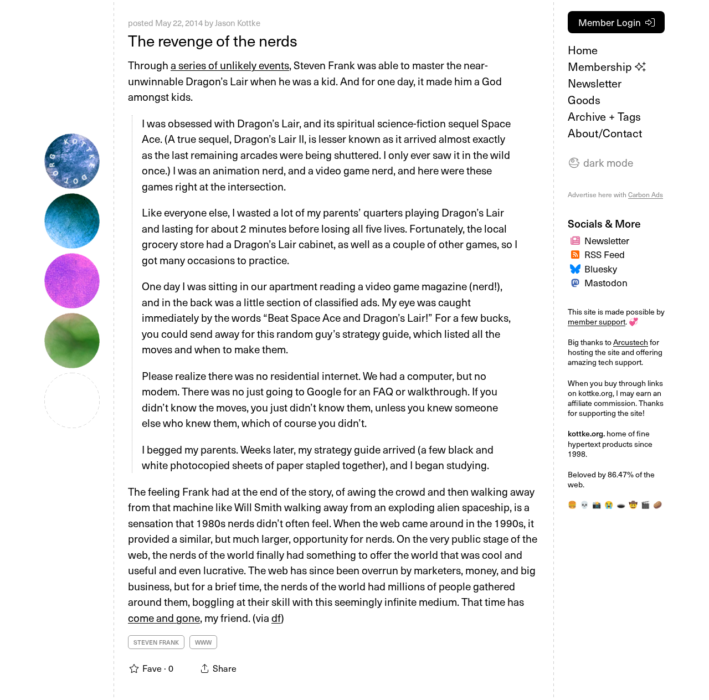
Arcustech (630, 342)
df (276, 617)
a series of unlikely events (230, 65)
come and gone (164, 617)
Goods (584, 99)
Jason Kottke (237, 23)
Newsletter (594, 83)
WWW (203, 642)
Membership (601, 66)
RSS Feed (604, 254)
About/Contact (605, 133)
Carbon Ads (645, 194)
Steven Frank (156, 642)
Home (583, 50)
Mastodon (606, 282)
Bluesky (600, 268)
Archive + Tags (604, 116)
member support (596, 321)
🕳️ (620, 504)
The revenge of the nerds (212, 40)
